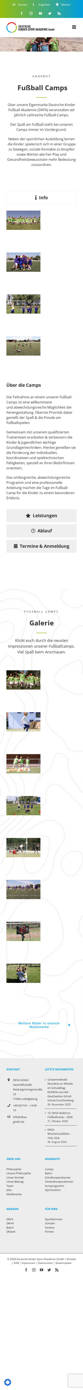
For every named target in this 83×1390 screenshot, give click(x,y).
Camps (49, 1169)
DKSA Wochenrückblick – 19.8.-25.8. (59, 1134)
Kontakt (71, 1259)
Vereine (49, 1227)
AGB (16, 1263)
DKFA (9, 1219)
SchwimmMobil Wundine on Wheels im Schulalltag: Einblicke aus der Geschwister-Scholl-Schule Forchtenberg (60, 1090)
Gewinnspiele (64, 1263)
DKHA (10, 1223)
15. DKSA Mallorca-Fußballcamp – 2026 (60, 1115)
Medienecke (14, 1194)
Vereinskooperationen (59, 1181)
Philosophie (13, 1169)
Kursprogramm (54, 1186)
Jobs (9, 1190)
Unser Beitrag (14, 1181)
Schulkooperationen (58, 1177)
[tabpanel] (41, 358)
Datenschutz (45, 1263)
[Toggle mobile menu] (74, 27)
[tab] (41, 197)
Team (9, 1186)
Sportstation (53, 1190)
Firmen (49, 1231)
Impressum (28, 1263)
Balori (10, 1227)
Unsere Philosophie (18, 1173)
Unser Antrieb (15, 1177)
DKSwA (10, 1231)
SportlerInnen (54, 1219)
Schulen (50, 1223)
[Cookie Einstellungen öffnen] (7, 1384)
